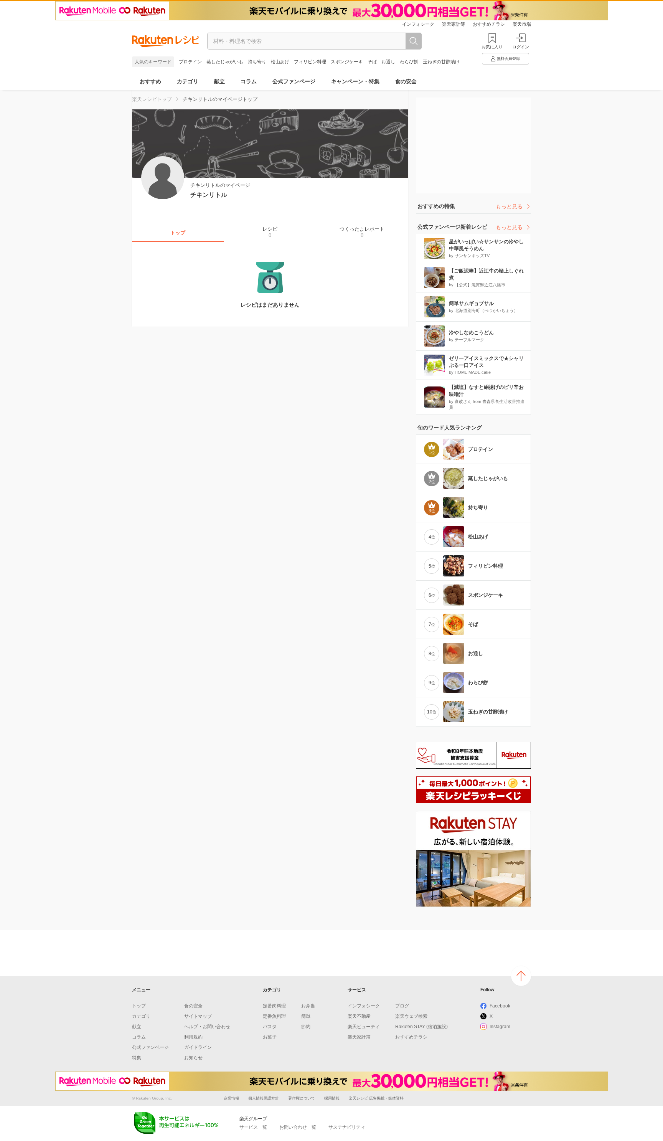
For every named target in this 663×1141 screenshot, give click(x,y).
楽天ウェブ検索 (411, 1016)
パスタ (270, 1026)
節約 (305, 1026)
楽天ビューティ (364, 1026)
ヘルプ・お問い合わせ (207, 1026)
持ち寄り (257, 61)
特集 (136, 1057)
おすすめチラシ (489, 24)
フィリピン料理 (310, 61)
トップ (139, 1006)
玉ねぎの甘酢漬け (441, 61)
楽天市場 (522, 24)
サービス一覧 (253, 1127)
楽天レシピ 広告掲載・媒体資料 (376, 1098)
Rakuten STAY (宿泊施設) (421, 1026)
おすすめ (150, 81)
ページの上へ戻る (521, 976)
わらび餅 (409, 61)
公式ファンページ (293, 81)
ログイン (520, 47)
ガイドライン (198, 1047)
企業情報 (231, 1098)
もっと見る (509, 206)
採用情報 (332, 1098)
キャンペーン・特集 (355, 81)
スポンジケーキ (347, 61)
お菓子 (270, 1037)
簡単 (305, 1016)
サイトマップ (198, 1016)
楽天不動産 (359, 1016)
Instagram (500, 1026)
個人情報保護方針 (263, 1098)
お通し (388, 61)
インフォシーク (418, 24)
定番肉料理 (274, 1006)
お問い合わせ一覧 (297, 1127)
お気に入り (492, 47)
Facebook (500, 1006)
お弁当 (308, 1006)
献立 (219, 81)
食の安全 (406, 81)
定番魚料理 (274, 1016)
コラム (249, 81)
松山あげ (280, 61)
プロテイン (190, 61)
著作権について (301, 1098)
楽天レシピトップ (152, 99)
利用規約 (193, 1037)
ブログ (402, 1006)
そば (372, 61)
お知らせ (193, 1057)
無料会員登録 (508, 58)
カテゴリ (187, 81)
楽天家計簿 (453, 24)
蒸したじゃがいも (224, 61)
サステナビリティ (346, 1127)
